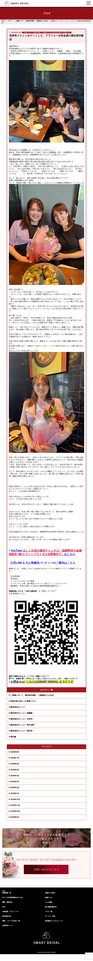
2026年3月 (14, 782)
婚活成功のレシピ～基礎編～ (22, 713)
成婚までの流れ (50, 893)
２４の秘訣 (48, 902)
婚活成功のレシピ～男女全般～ (23, 725)
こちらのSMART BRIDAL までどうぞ (49, 681)
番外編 (13, 737)
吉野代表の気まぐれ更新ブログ (23, 701)
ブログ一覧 (48, 911)
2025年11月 (15, 805)
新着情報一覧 (6, 893)
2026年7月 (14, 758)
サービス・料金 (50, 916)
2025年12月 (15, 799)
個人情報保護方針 (51, 907)
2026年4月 (14, 776)
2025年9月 (14, 817)
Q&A (3, 907)
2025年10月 (15, 811)
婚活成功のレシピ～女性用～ (22, 719)
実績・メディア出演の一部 (11, 921)
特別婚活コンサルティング (54, 921)
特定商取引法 (6, 916)
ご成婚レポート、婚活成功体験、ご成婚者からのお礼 (32, 695)
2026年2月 (14, 787)
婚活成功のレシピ (17, 707)
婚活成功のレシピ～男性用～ (22, 731)
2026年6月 (14, 764)
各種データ (48, 897)
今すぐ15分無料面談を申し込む (12, 897)
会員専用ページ (7, 925)
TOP (3, 891)
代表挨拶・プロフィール (10, 911)
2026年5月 (14, 770)
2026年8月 (14, 752)
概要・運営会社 (7, 902)
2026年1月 (14, 793)
